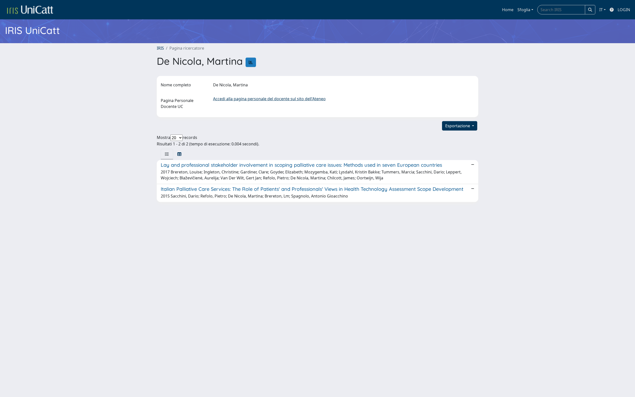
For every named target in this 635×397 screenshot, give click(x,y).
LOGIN (624, 9)
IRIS (160, 48)
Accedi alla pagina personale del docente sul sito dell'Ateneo (269, 98)
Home (507, 9)
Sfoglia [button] (523, 9)
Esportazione (458, 126)
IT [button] (601, 9)
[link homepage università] (30, 10)
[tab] (167, 154)
